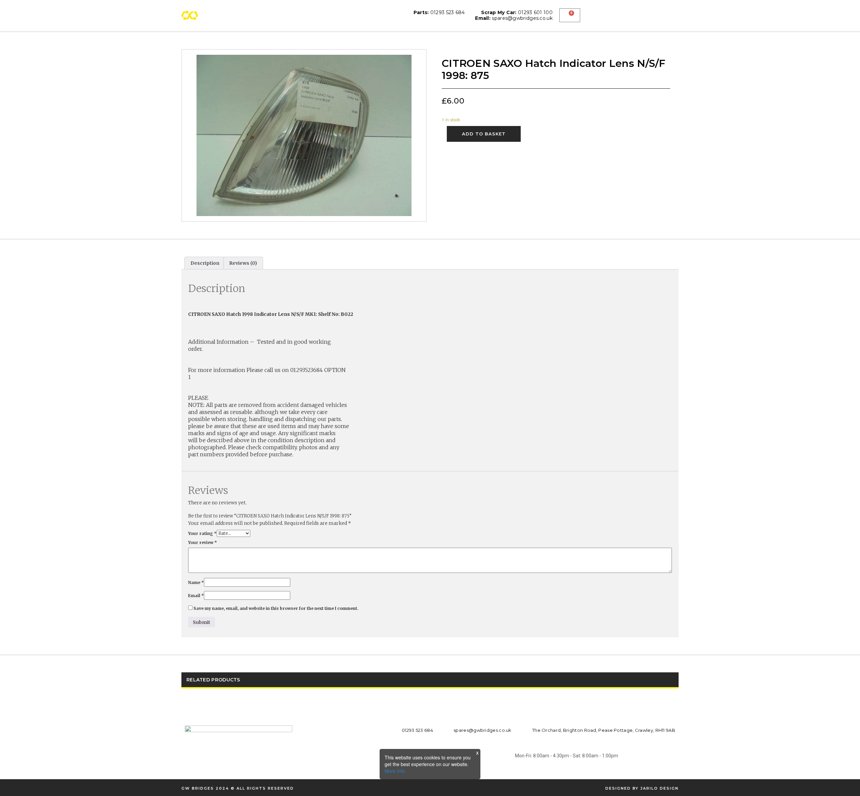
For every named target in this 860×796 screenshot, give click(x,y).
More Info (395, 770)
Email (196, 595)
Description (204, 263)
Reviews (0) (243, 263)
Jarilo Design (659, 788)
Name (196, 582)
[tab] (204, 263)
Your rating (202, 533)
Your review (202, 542)
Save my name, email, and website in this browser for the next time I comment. (276, 608)
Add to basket (484, 133)
